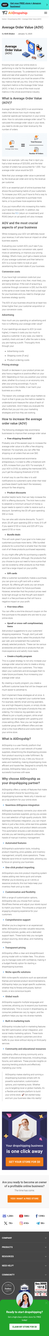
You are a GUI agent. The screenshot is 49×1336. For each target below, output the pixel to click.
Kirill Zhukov (9, 34)
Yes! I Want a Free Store (24, 1198)
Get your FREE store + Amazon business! (25, 5)
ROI (17, 213)
